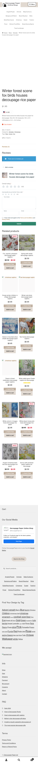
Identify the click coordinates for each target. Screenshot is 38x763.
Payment (5, 680)
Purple (10, 631)
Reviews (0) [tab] (6, 147)
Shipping (5, 677)
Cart (29, 758)
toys (20, 635)
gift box (13, 620)
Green (23, 620)
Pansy (27, 623)
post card (4, 631)
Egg (4, 620)
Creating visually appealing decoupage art (17, 722)
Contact (4, 694)
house (10, 623)
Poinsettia (25, 627)
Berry (18, 610)
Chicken (33, 610)
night (23, 623)
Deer (6, 134)
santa (33, 631)
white (15, 638)
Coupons (5, 687)
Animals (15, 33)
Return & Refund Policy (9, 747)
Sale (3, 673)
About (4, 690)
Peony (4, 627)
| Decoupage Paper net (10, 755)
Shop (10, 33)
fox (14, 134)
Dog (32, 617)
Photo (9, 627)
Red (15, 631)
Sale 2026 (7, 708)
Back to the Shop (19, 559)
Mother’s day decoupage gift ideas (15, 718)
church (11, 617)
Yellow (20, 639)
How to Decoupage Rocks (12, 712)
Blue (22, 609)
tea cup (16, 635)
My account (5, 684)
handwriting (29, 620)
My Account (6, 760)
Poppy (31, 627)
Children (6, 613)
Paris (32, 623)
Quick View (10, 264)
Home (5, 33)
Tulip (24, 635)
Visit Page (19, 541)
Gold (18, 620)
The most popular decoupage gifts (15, 725)
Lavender (15, 623)
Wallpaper (7, 638)
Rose (28, 631)
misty (20, 623)
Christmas (17, 132)
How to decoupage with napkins (14, 715)
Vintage (30, 634)
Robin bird (21, 631)
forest (10, 134)
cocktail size (20, 616)
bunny (27, 610)
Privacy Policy (6, 219)
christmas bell (15, 613)
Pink (19, 627)
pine (14, 627)
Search (19, 760)
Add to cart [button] (10, 268)
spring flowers (7, 635)
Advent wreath (8, 609)
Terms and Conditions (26, 218)
